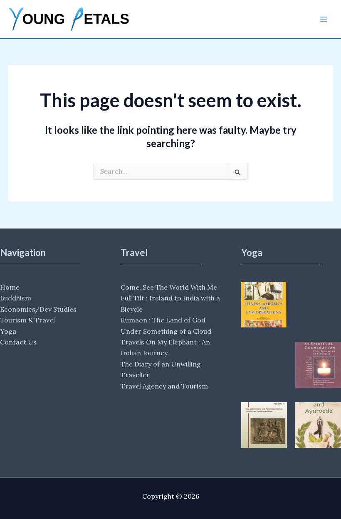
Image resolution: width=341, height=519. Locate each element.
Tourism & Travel (27, 320)
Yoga (8, 331)
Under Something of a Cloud (166, 331)
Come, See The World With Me (169, 287)
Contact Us (18, 342)
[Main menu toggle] (323, 19)
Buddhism (15, 298)
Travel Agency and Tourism (164, 386)
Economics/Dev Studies (38, 309)
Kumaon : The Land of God (163, 320)
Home (10, 287)
